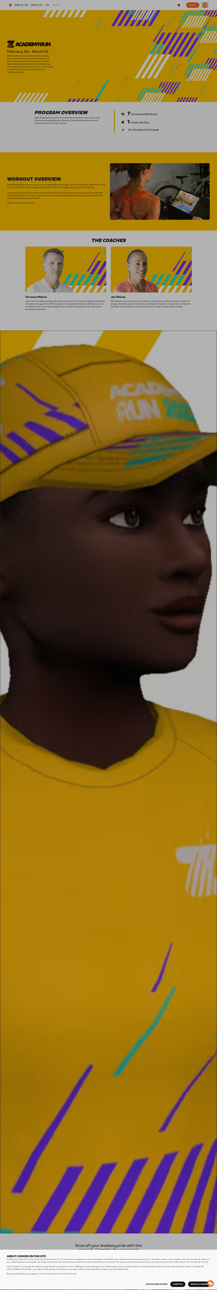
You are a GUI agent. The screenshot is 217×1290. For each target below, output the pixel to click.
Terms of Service (69, 1274)
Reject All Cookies (199, 1284)
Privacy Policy (49, 1274)
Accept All (178, 1284)
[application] (210, 1283)
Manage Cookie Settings (157, 1284)
